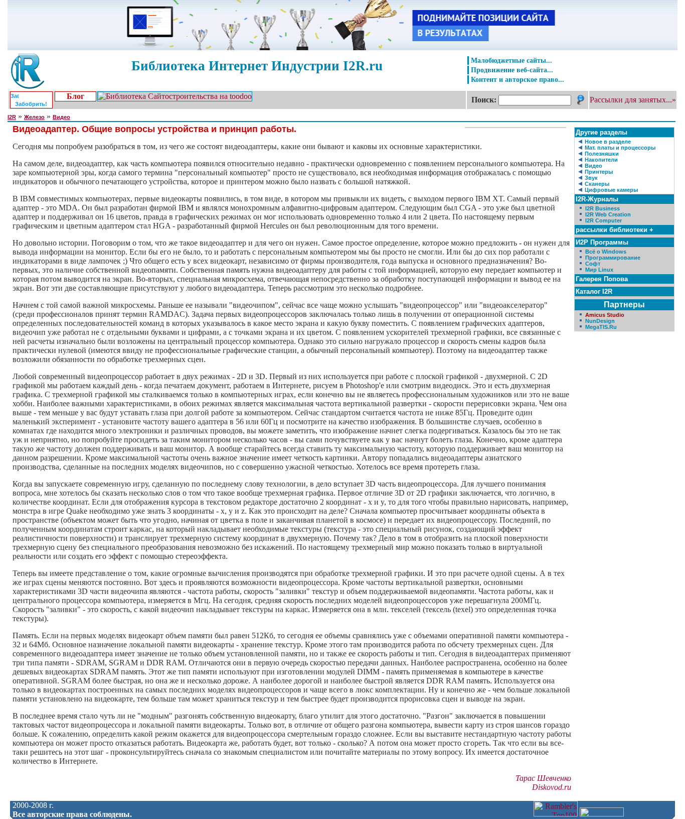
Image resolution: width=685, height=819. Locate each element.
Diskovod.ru (551, 787)
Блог (75, 96)
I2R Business (602, 208)
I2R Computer (603, 220)
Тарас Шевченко (543, 778)
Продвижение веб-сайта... (512, 70)
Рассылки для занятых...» (633, 99)
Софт (592, 264)
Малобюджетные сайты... (511, 60)
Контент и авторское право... (517, 79)
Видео (61, 117)
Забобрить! (31, 104)
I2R (12, 117)
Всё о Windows (605, 252)
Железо (34, 117)
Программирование (612, 258)
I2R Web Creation (608, 214)
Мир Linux (599, 270)
